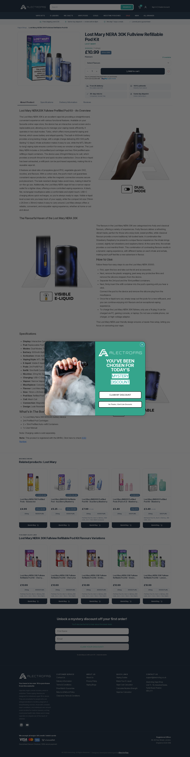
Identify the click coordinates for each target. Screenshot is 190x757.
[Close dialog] (142, 345)
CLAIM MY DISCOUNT (120, 395)
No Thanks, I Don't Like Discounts (120, 404)
